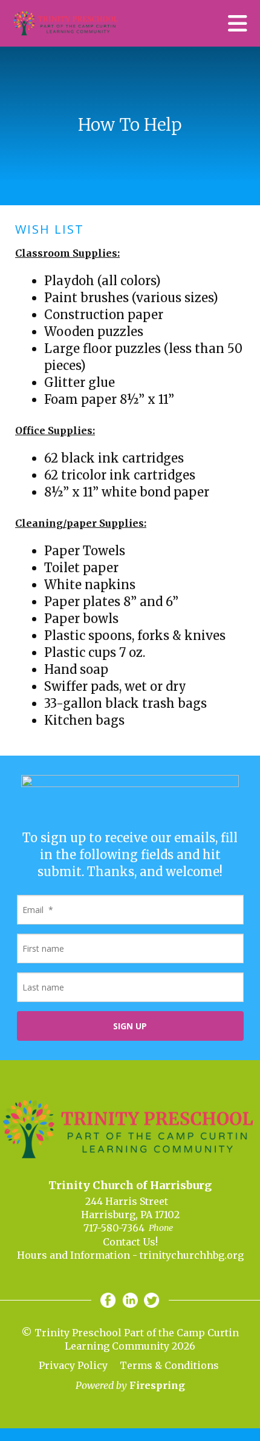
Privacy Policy (73, 1365)
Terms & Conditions (169, 1365)
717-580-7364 (114, 1228)
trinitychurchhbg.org (192, 1255)
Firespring (157, 1385)
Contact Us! (130, 1242)
